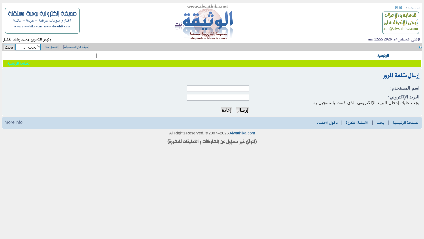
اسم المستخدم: (405, 88)
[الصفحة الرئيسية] (204, 23)
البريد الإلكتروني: (404, 96)
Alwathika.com (242, 133)
